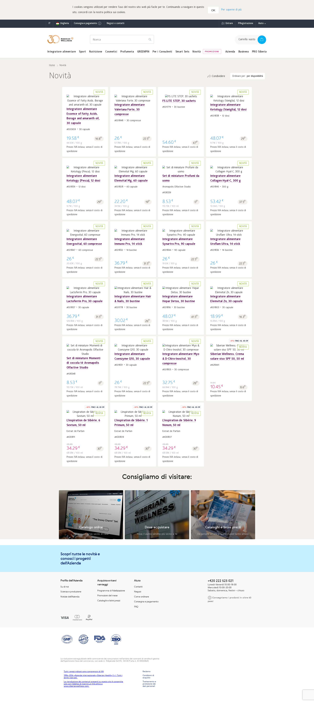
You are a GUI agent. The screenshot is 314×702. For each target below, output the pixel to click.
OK (213, 10)
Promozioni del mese (107, 595)
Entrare (229, 23)
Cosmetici (111, 51)
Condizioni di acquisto (148, 676)
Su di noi (65, 586)
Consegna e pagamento (85, 23)
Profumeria (127, 51)
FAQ (136, 606)
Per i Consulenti (162, 51)
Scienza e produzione (71, 591)
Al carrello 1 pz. (85, 112)
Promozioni (212, 52)
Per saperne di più (231, 9)
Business (243, 51)
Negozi (137, 591)
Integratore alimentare (61, 51)
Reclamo (146, 671)
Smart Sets (182, 51)
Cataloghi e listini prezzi (108, 600)
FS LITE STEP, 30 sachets (179, 101)
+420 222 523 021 (220, 580)
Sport (82, 51)
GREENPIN (143, 51)
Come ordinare (141, 596)
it (49, 23)
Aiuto (261, 23)
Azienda (230, 51)
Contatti (138, 586)
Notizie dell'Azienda (70, 596)
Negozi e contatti (115, 23)
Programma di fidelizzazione (111, 590)
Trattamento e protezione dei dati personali (149, 683)
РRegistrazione (245, 23)
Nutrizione (95, 51)
